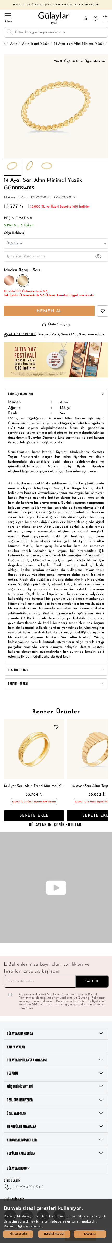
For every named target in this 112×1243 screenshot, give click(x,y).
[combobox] (56, 243)
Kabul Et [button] (90, 1233)
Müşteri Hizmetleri (20, 1086)
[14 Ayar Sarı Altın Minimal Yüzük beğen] (102, 311)
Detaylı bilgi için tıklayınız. (23, 1226)
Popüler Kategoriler (21, 1153)
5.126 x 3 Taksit (19, 225)
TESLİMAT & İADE (18, 670)
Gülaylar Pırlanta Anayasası (27, 1060)
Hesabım (12, 1073)
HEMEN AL (49, 311)
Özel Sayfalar (16, 1113)
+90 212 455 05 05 (27, 1187)
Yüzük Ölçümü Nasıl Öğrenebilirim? (79, 61)
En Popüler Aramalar (21, 1126)
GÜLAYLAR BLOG (17, 1168)
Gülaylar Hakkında (20, 1033)
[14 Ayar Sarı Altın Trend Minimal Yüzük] (34, 749)
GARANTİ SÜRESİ (18, 684)
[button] (18, 1234)
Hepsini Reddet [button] (54, 1233)
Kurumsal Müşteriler (22, 1140)
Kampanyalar (16, 1047)
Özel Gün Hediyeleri (20, 1100)
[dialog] (56, 1221)
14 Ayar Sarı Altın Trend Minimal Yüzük (34, 786)
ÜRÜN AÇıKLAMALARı (20, 394)
